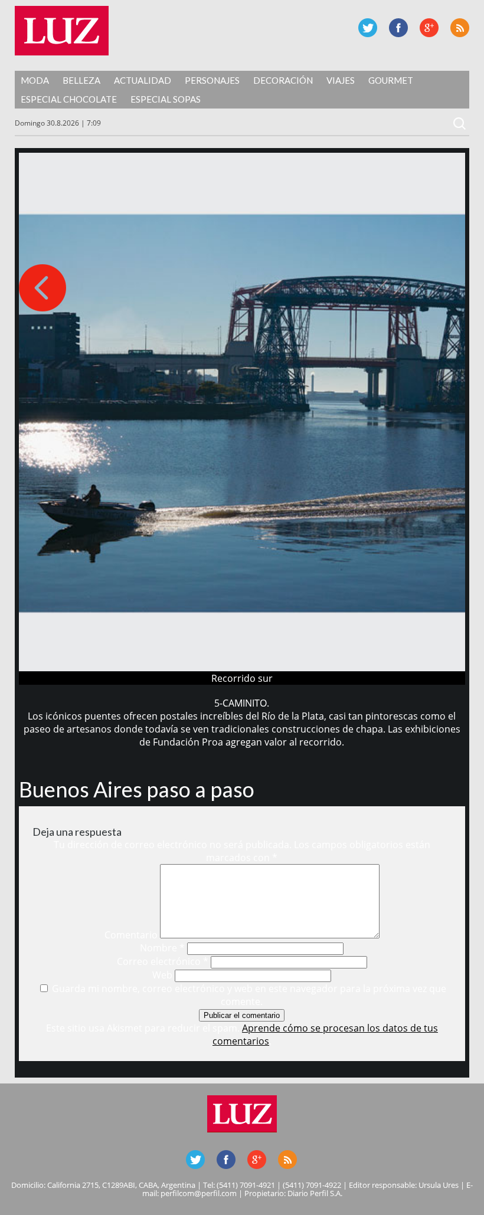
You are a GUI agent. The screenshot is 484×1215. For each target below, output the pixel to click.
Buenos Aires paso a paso (136, 789)
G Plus (429, 27)
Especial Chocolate (69, 99)
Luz (62, 30)
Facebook (398, 27)
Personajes (212, 80)
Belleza (81, 80)
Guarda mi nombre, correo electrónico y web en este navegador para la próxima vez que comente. (249, 995)
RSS (459, 27)
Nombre (162, 947)
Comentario (131, 934)
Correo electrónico (162, 961)
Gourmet (390, 80)
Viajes (340, 80)
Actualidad (142, 80)
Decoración (283, 80)
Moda (35, 80)
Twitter (367, 27)
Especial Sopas (165, 99)
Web (162, 974)
